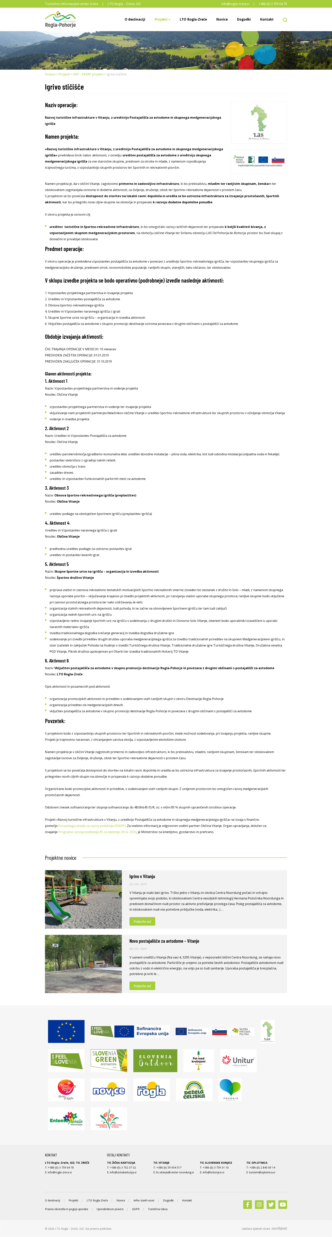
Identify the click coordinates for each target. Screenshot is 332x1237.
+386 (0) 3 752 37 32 (123, 1167)
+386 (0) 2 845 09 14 (262, 1167)
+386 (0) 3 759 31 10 (216, 1167)
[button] (282, 19)
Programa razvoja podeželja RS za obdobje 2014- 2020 (97, 832)
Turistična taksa (158, 1209)
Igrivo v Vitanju (142, 876)
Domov (50, 74)
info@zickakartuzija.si (123, 1172)
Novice (222, 19)
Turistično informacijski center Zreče (71, 4)
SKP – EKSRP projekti (88, 74)
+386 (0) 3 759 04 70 (273, 4)
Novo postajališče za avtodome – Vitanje (164, 941)
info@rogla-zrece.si (235, 4)
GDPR (135, 1209)
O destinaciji (135, 19)
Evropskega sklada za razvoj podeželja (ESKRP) (92, 826)
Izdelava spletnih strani (256, 1228)
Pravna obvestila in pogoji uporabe (66, 1209)
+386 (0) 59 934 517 (168, 1167)
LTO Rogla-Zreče (193, 19)
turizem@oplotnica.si (262, 1172)
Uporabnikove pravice (110, 1209)
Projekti (161, 19)
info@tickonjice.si (213, 1172)
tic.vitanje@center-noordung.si (175, 1172)
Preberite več (142, 921)
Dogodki (244, 19)
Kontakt (267, 19)
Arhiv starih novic (144, 1200)
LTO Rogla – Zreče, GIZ (124, 4)
